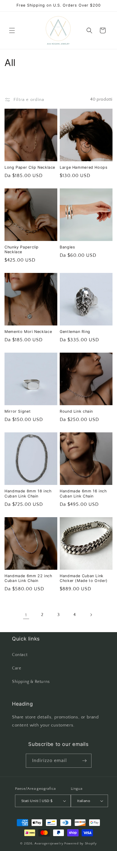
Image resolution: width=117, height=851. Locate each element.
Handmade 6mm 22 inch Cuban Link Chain (28, 578)
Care (16, 668)
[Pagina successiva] (91, 614)
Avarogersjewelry (48, 843)
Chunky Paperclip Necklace (21, 249)
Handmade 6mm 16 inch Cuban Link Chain (83, 493)
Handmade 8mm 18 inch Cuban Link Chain (28, 493)
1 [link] (26, 614)
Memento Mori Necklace (28, 331)
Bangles (67, 247)
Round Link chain (76, 411)
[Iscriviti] (84, 761)
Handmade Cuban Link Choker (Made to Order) (84, 578)
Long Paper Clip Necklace (29, 167)
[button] (12, 30)
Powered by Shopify (80, 843)
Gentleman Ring (75, 331)
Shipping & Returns (31, 681)
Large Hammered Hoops (84, 167)
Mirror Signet (17, 411)
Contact (19, 654)
